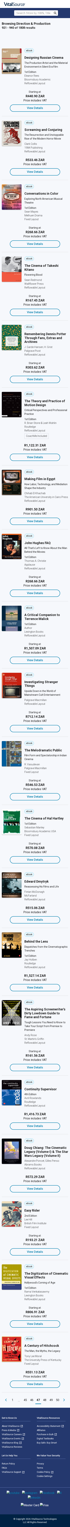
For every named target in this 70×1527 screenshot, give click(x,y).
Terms (40, 1468)
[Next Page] (64, 1400)
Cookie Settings (44, 1476)
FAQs (4, 1468)
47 (38, 1400)
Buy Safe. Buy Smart (47, 1443)
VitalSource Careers (12, 1434)
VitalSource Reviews (12, 1447)
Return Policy (8, 1463)
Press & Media (9, 1430)
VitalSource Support (12, 1472)
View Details (35, 108)
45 (25, 1400)
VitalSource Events (11, 1438)
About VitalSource (11, 1426)
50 (57, 1400)
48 (44, 1400)
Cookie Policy (44, 1472)
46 (31, 1400)
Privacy (40, 1463)
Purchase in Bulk (45, 1434)
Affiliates (41, 1430)
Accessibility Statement (49, 1426)
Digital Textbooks (45, 1438)
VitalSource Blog (10, 1443)
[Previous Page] (6, 1400)
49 (51, 1400)
